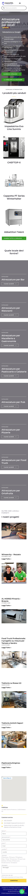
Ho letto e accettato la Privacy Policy (13, 877)
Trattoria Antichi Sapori (12, 723)
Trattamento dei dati (7, 875)
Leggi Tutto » (6, 559)
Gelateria (14, 862)
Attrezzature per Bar (13, 279)
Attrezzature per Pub (13, 402)
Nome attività (5, 837)
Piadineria (19, 857)
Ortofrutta (14, 859)
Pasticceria (17, 861)
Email (3, 843)
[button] (20, 3)
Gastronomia (6, 862)
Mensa (4, 861)
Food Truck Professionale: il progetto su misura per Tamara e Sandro (14, 640)
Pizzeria (13, 857)
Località (4, 849)
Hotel (9, 861)
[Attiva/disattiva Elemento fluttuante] (21, 891)
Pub (8, 859)
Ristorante (5, 857)
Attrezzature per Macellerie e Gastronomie (11, 338)
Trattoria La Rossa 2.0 (11, 683)
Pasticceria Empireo (11, 763)
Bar (4, 859)
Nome (3, 831)
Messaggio (4, 865)
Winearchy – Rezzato (11, 554)
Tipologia (4, 855)
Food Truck (22, 859)
